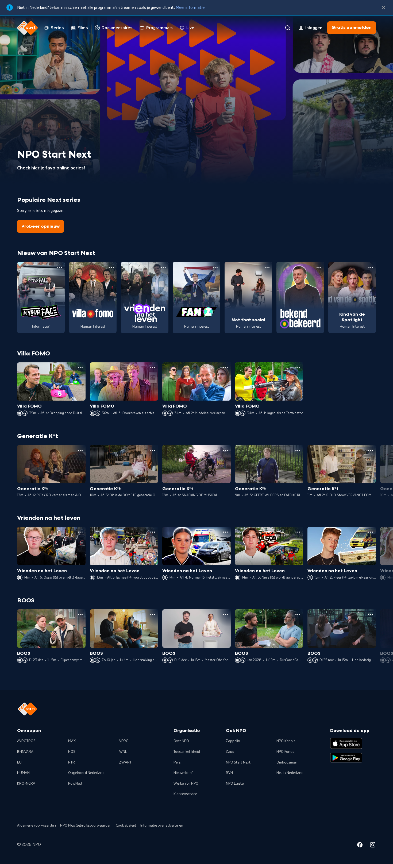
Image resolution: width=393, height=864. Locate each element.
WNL (123, 752)
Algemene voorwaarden (36, 825)
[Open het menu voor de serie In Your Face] (60, 267)
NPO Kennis (285, 741)
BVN (229, 773)
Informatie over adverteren (161, 825)
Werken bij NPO (186, 783)
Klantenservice (185, 794)
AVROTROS (26, 741)
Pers (177, 762)
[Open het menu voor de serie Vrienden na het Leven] (163, 267)
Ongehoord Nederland (86, 773)
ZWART (125, 762)
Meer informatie (190, 7)
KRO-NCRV (26, 783)
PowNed (75, 783)
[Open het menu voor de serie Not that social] (267, 267)
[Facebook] (360, 846)
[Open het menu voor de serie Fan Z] (215, 267)
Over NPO (181, 741)
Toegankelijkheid (187, 752)
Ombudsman (286, 762)
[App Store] (346, 743)
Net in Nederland (289, 773)
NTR (71, 762)
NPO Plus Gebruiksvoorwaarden (85, 825)
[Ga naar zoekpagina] (287, 27)
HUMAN (23, 773)
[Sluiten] (383, 7)
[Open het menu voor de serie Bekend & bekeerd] (319, 267)
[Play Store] (346, 758)
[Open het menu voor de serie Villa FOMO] (111, 267)
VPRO (124, 741)
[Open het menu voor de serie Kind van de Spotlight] (371, 267)
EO (19, 762)
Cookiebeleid (126, 825)
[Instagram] (372, 846)
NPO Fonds (285, 752)
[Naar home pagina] (27, 28)
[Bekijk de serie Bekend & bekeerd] (300, 297)
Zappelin (233, 741)
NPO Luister (235, 783)
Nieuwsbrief (183, 773)
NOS (71, 752)
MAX (72, 741)
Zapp (230, 752)
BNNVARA (25, 752)
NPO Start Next (238, 762)
